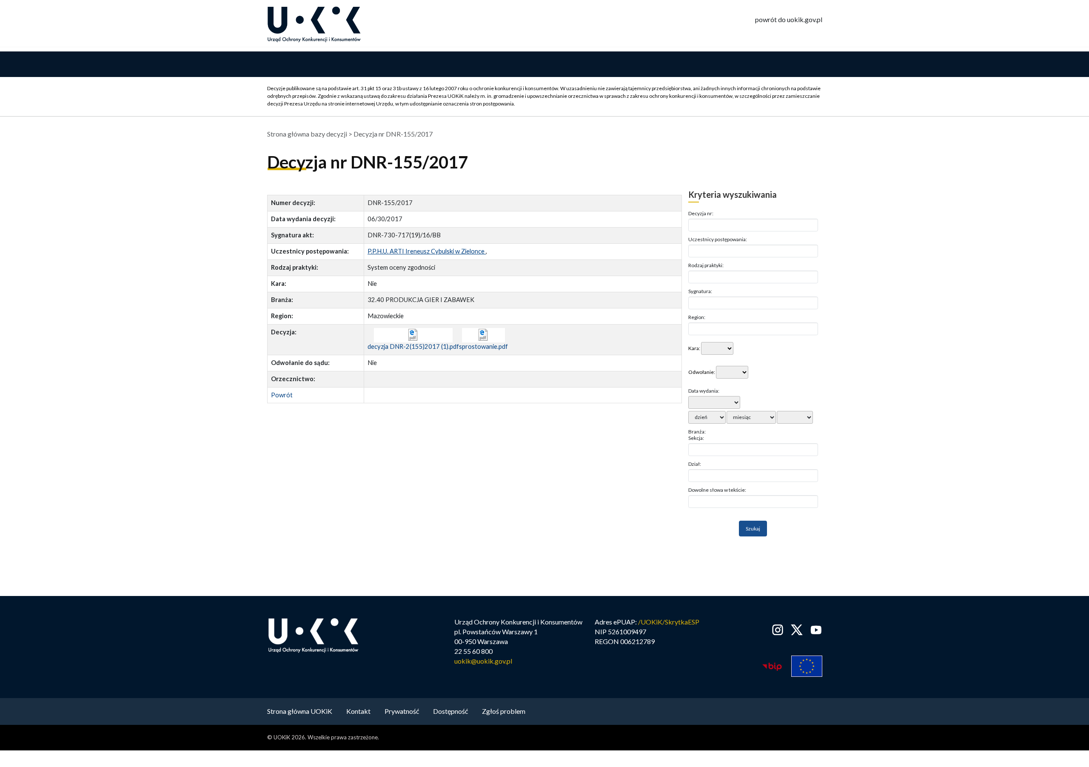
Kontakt (358, 711)
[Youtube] (814, 629)
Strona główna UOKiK (299, 711)
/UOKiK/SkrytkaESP (668, 622)
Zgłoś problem (503, 711)
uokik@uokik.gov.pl (483, 661)
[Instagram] (777, 629)
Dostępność (450, 711)
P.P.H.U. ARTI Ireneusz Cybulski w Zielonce (427, 251)
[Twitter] (797, 629)
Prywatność (402, 711)
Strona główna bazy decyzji (307, 134)
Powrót (282, 395)
